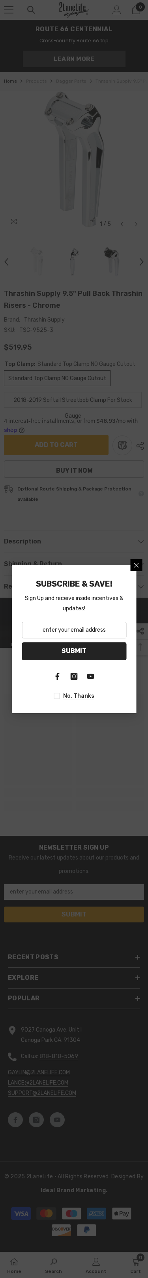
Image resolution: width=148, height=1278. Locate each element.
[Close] (136, 565)
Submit (74, 651)
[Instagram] (74, 676)
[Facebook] (57, 676)
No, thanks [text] (78, 696)
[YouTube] (90, 676)
